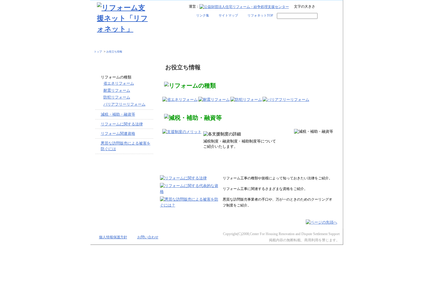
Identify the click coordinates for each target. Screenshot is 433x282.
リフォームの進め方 (123, 42)
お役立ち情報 (309, 42)
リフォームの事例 (185, 42)
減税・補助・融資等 (118, 114)
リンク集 (202, 15)
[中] (327, 7)
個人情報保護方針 (113, 237)
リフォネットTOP (260, 15)
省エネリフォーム (118, 83)
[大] (335, 7)
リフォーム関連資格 (118, 133)
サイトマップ (228, 15)
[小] (320, 7)
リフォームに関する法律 (122, 124)
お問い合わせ (147, 237)
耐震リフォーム (116, 90)
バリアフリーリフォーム (124, 104)
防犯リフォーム (116, 97)
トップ (98, 51)
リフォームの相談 (247, 42)
